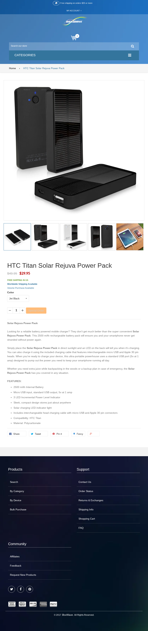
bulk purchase (18, 509)
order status (86, 491)
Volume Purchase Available (20, 288)
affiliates (14, 556)
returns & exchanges (91, 500)
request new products (23, 574)
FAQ (81, 527)
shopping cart (87, 518)
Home (12, 68)
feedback (15, 565)
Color (10, 292)
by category (17, 491)
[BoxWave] (74, 22)
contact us (85, 481)
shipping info (86, 509)
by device (15, 500)
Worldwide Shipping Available (22, 284)
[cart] (74, 38)
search (14, 481)
